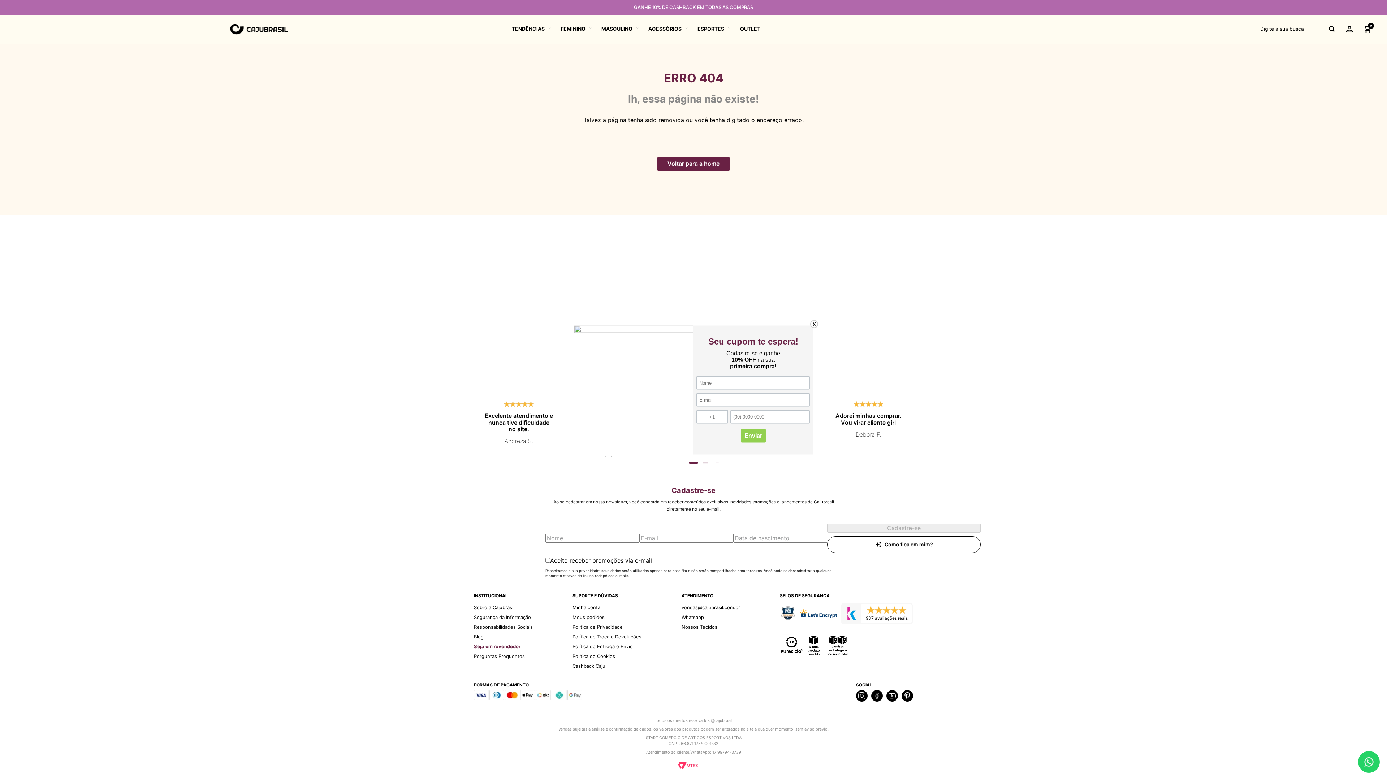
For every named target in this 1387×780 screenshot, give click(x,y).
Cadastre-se (904, 528)
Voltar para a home (693, 163)
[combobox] (1298, 29)
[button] (1349, 29)
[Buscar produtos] (1329, 29)
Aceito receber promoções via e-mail (601, 560)
